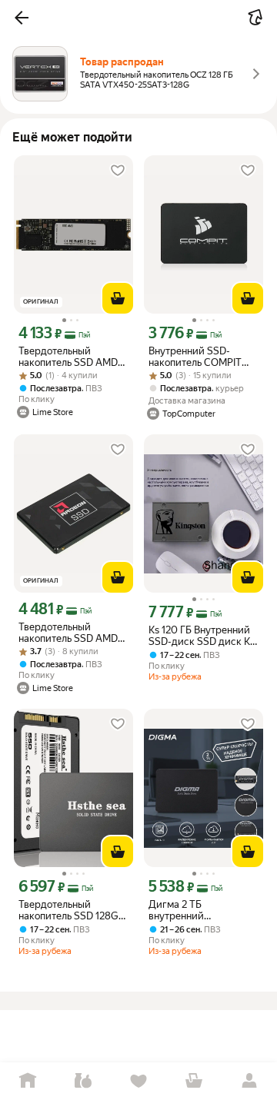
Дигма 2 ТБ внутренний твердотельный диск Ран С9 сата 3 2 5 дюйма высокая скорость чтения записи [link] (197, 910)
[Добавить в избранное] (117, 170)
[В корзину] (118, 298)
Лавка (83, 1081)
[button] (21, 17)
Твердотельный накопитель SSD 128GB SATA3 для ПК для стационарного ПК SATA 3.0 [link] (71, 910)
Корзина (194, 1081)
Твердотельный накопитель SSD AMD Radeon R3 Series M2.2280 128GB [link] (68, 356)
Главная (27, 1081)
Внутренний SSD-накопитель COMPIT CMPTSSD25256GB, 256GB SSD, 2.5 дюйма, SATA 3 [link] (202, 356)
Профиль (249, 1081)
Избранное (138, 1081)
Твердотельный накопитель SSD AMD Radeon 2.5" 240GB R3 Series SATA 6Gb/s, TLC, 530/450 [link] (73, 632)
